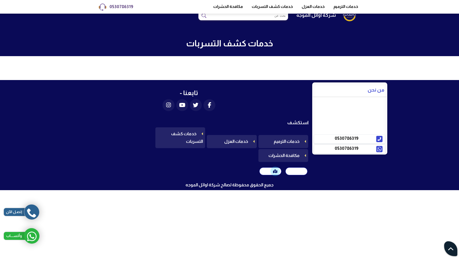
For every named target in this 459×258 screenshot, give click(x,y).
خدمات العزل (313, 6)
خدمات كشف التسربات (272, 6)
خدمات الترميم (345, 6)
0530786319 (121, 6)
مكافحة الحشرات (228, 6)
